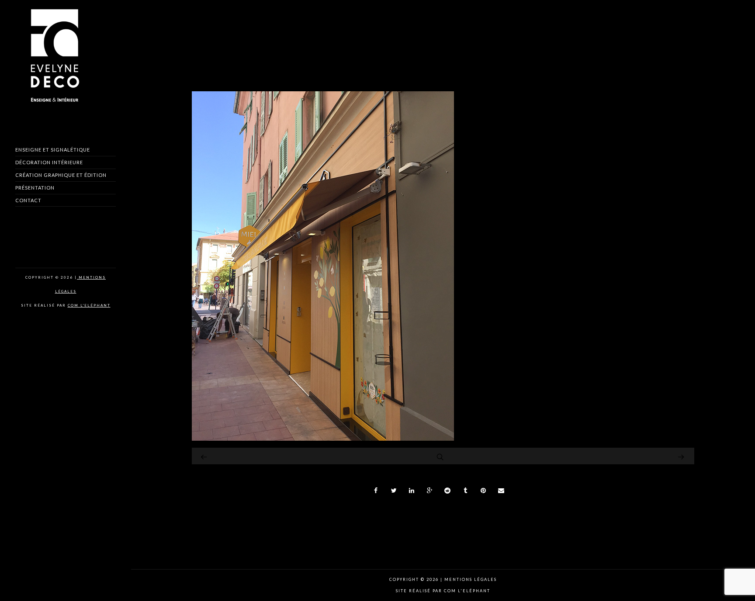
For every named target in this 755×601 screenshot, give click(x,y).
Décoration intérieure (49, 162)
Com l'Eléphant (89, 305)
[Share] (376, 490)
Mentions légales (470, 579)
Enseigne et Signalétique (52, 149)
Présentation (35, 187)
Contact (28, 200)
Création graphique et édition (61, 175)
